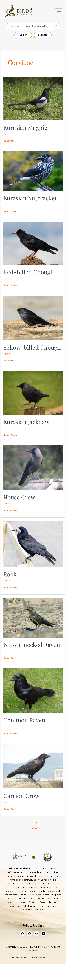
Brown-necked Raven (31, 644)
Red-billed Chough (28, 272)
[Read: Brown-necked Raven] (33, 617)
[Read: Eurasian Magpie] (33, 98)
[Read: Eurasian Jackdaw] (33, 392)
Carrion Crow (21, 795)
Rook (10, 574)
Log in (23, 34)
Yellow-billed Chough (32, 347)
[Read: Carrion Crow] (33, 766)
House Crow (19, 497)
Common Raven (24, 720)
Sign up (43, 34)
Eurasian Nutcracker (30, 198)
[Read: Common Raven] (33, 690)
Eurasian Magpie (25, 127)
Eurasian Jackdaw (26, 421)
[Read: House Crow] (33, 467)
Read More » (10, 140)
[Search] (57, 26)
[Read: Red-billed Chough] (33, 243)
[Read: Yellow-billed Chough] (33, 317)
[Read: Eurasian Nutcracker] (33, 171)
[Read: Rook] (33, 543)
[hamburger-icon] (58, 10)
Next (33, 828)
